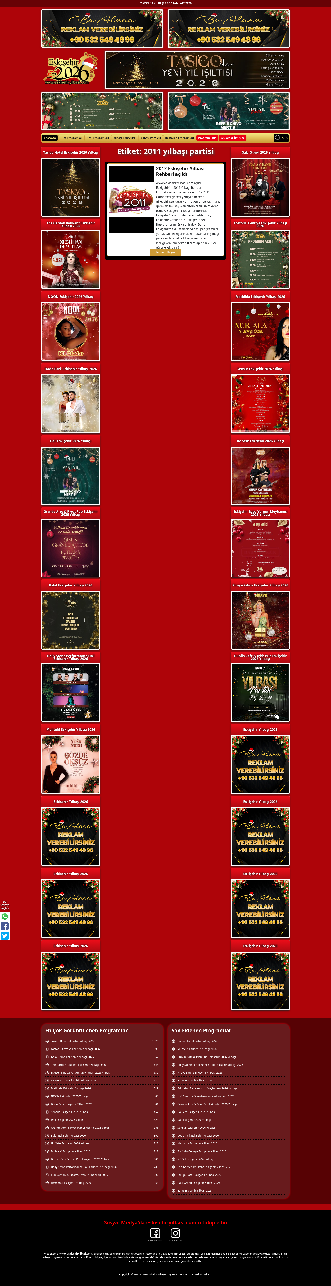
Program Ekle (207, 138)
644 (156, 1065)
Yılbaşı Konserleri (124, 138)
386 (156, 1127)
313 (156, 1151)
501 (156, 1104)
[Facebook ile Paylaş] (5, 926)
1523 (155, 1041)
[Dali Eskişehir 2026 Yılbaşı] (229, 111)
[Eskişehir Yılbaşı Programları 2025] (102, 28)
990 (156, 1049)
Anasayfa (50, 138)
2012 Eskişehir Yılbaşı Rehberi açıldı (180, 171)
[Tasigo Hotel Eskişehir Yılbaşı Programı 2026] (197, 69)
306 (156, 1159)
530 (156, 1080)
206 (156, 1175)
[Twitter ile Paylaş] (5, 935)
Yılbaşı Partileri (151, 138)
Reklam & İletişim (232, 138)
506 (156, 1096)
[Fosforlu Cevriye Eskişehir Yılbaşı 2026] (102, 111)
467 (156, 1112)
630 (156, 1072)
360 (156, 1135)
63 (156, 1183)
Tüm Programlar (71, 138)
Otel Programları (98, 138)
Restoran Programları (179, 138)
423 (156, 1120)
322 (156, 1143)
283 (156, 1167)
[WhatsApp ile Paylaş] (5, 916)
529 (156, 1088)
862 (156, 1057)
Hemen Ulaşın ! (165, 252)
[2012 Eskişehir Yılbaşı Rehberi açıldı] (131, 199)
